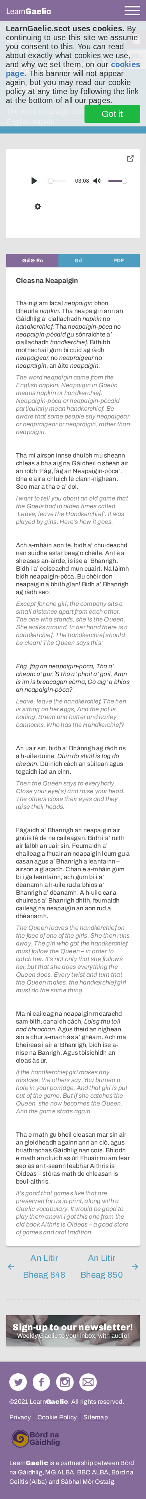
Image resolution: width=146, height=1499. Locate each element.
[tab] (32, 260)
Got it (112, 114)
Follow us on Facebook (41, 1382)
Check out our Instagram (65, 1382)
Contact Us (88, 1382)
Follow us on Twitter (18, 1382)
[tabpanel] (73, 756)
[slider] (57, 181)
